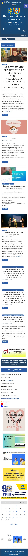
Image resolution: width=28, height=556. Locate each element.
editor (11, 89)
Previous (2, 539)
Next (24, 539)
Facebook (5, 406)
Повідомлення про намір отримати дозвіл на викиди (13, 267)
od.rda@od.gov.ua (9, 380)
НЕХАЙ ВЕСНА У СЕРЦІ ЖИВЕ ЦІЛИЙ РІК (14, 233)
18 (24, 511)
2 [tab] (5, 547)
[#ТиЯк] (14, 121)
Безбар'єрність (5, 183)
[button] (26, 6)
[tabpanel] (14, 539)
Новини (4, 64)
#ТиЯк (14, 139)
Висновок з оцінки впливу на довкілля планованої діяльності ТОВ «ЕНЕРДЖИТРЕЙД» (14, 319)
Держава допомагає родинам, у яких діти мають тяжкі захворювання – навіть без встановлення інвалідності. (14, 189)
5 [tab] (11, 547)
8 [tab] (17, 547)
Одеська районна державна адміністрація (14, 19)
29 (13, 517)
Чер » (16, 524)
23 (16, 514)
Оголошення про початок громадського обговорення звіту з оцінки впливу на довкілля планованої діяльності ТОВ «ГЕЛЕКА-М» (14, 273)
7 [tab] (15, 547)
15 (13, 511)
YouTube (5, 404)
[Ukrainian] (15, 4)
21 (9, 514)
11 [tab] (22, 547)
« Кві (11, 524)
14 (9, 511)
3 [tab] (7, 547)
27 (6, 517)
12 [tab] (24, 547)
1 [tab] (4, 547)
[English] (13, 4)
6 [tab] (13, 547)
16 (16, 511)
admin (11, 279)
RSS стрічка (6, 402)
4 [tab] (9, 547)
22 (13, 514)
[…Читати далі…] (8, 111)
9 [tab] (19, 547)
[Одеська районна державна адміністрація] (3, 29)
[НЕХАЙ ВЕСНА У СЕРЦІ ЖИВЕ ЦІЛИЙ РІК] (14, 214)
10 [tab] (20, 547)
